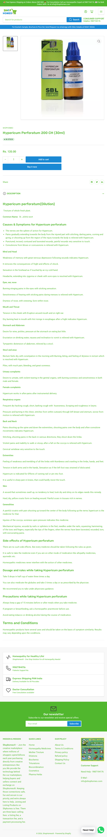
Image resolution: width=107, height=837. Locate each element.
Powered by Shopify (63, 833)
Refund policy (61, 756)
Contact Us (60, 763)
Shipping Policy (62, 759)
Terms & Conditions (64, 748)
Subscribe (74, 723)
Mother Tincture (36, 752)
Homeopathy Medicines (40, 748)
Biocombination (36, 767)
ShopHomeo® (48, 833)
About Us (59, 745)
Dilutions (33, 756)
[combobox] (42, 20)
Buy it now (32, 167)
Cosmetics (34, 770)
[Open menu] (101, 12)
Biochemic (34, 759)
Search (76, 19)
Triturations (34, 763)
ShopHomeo (8, 128)
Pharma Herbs (35, 774)
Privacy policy (61, 752)
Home (32, 745)
